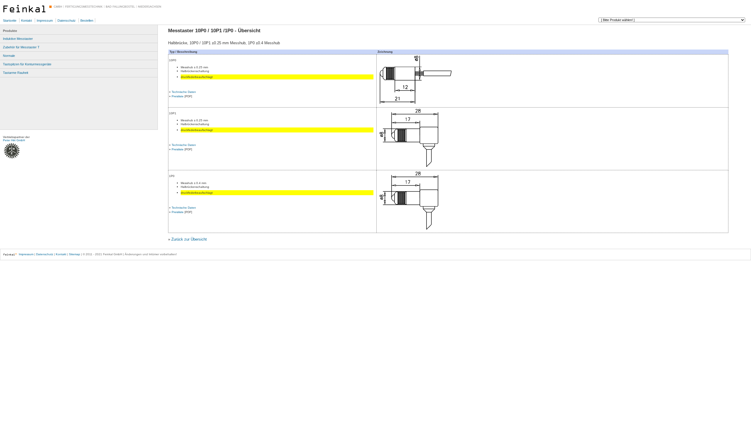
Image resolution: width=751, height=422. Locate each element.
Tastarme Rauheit (15, 72)
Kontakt (26, 20)
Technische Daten (184, 91)
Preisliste (178, 96)
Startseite (9, 20)
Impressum (45, 20)
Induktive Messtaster (18, 38)
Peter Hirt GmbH (14, 140)
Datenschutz (66, 20)
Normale (9, 55)
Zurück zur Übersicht (189, 239)
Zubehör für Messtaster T (21, 47)
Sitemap (74, 254)
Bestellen (86, 20)
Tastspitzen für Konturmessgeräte (27, 64)
